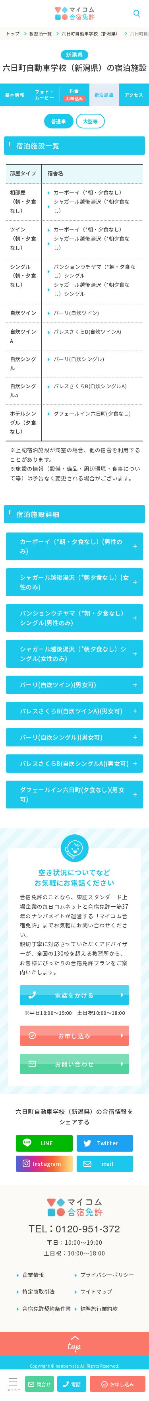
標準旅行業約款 (99, 1308)
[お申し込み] (117, 1389)
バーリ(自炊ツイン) (76, 313)
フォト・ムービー (44, 94)
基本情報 (14, 94)
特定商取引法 (38, 1291)
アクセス (134, 94)
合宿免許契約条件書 (46, 1308)
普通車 (58, 121)
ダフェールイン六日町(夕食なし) (92, 413)
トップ (12, 33)
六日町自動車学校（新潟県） (91, 33)
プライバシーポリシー (107, 1275)
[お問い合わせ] (39, 1389)
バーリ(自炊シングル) (79, 359)
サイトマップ (96, 1291)
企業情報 (33, 1275)
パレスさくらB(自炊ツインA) (88, 331)
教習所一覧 (40, 33)
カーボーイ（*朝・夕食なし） (89, 192)
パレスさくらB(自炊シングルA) (90, 386)
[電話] (71, 1389)
